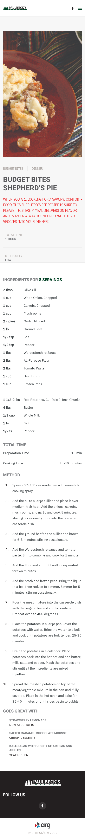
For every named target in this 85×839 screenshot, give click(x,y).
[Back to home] (15, 8)
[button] (80, 8)
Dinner (37, 168)
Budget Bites (13, 168)
